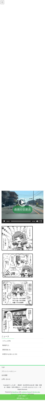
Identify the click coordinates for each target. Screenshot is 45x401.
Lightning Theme (26, 392)
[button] (22, 202)
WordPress (15, 392)
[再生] (4, 221)
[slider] (21, 221)
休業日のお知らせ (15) (9, 354)
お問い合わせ (6, 379)
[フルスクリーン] (41, 221)
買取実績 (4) (6, 350)
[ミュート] (37, 221)
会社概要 (4, 375)
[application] (22, 202)
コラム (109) (6, 341)
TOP (3, 367)
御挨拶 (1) (5, 345)
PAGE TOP (42, 387)
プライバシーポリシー (9, 371)
